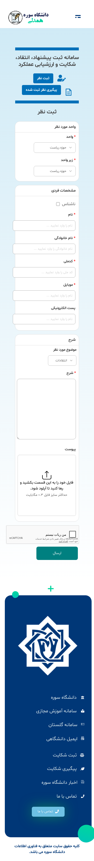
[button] (48, 812)
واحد (71, 137)
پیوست (70, 449)
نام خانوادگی (64, 238)
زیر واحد (68, 160)
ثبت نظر (43, 78)
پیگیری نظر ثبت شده (41, 90)
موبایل (69, 284)
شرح (71, 373)
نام (71, 214)
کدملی (69, 261)
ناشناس (68, 204)
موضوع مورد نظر (64, 349)
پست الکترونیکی (63, 308)
